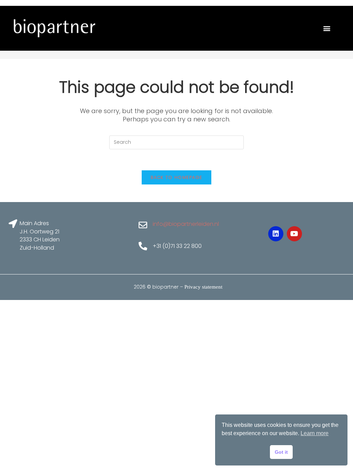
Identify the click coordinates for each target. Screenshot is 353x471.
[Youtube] (294, 233)
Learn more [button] (315, 433)
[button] (326, 28)
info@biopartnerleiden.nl (186, 224)
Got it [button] (281, 452)
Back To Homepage (177, 177)
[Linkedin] (275, 233)
